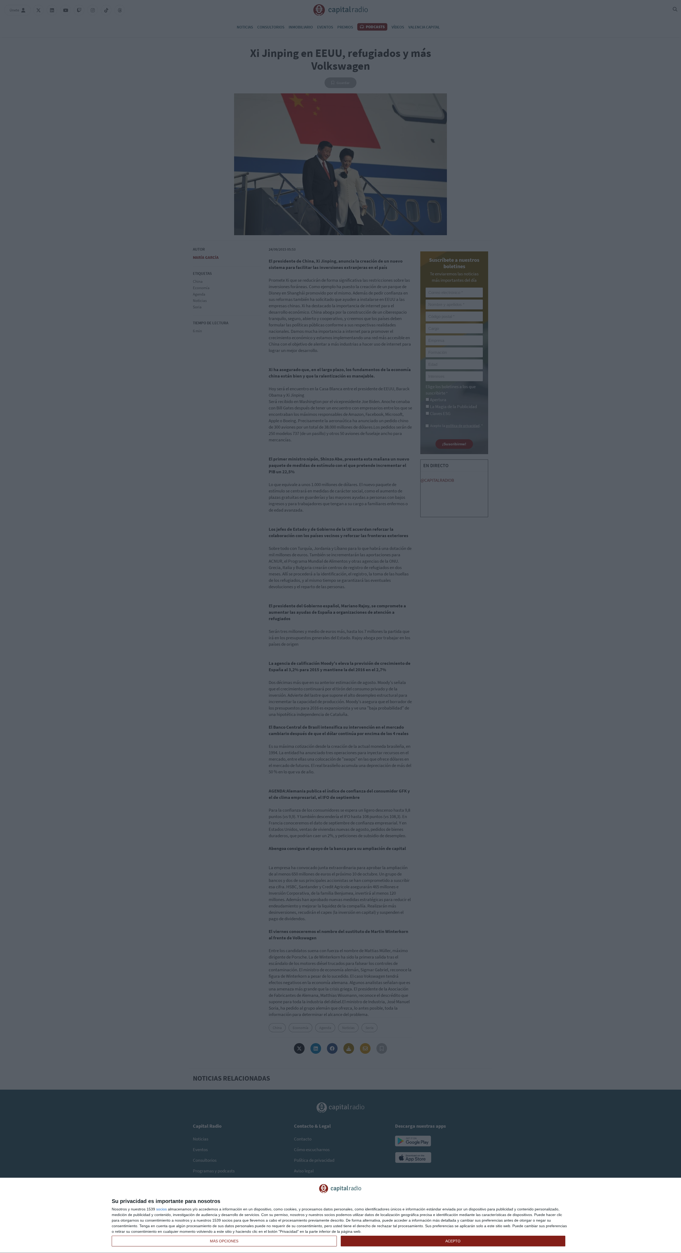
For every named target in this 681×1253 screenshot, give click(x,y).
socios (161, 1209)
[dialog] (340, 1215)
